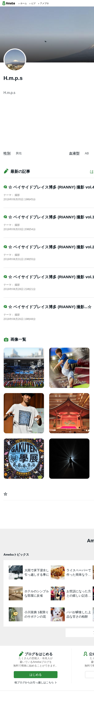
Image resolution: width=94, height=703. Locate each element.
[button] (35, 674)
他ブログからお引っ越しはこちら (34, 682)
